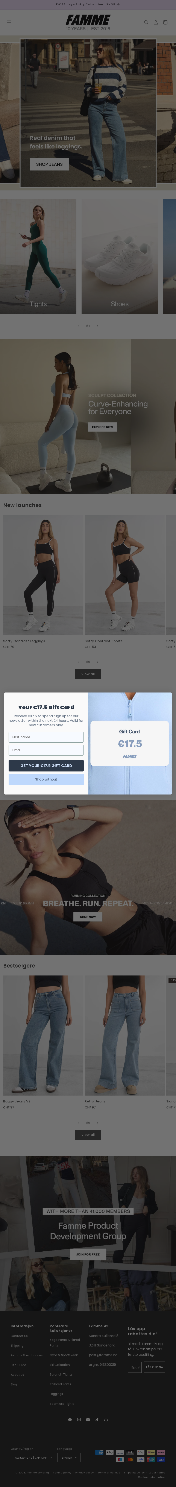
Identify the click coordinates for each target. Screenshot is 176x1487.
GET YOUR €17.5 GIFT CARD (46, 765)
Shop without (46, 779)
